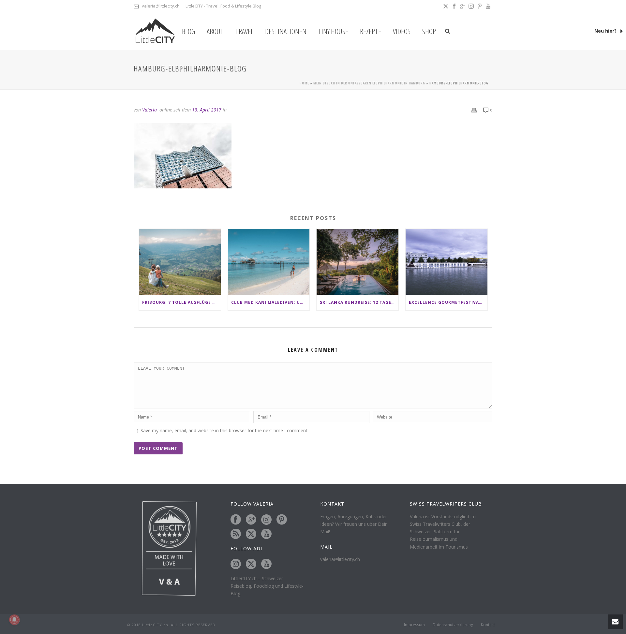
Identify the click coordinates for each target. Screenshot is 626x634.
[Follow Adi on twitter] (251, 564)
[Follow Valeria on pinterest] (281, 519)
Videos (401, 31)
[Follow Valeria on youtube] (266, 534)
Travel (244, 31)
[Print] (474, 109)
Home (304, 83)
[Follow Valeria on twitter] (251, 534)
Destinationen (285, 31)
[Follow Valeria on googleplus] (251, 519)
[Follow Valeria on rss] (236, 534)
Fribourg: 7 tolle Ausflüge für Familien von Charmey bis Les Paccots (181, 302)
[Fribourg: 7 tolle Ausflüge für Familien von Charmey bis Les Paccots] (180, 261)
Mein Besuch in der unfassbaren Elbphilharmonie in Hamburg (369, 83)
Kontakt (488, 624)
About (215, 31)
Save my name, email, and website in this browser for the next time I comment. (224, 430)
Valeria (149, 110)
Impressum (414, 624)
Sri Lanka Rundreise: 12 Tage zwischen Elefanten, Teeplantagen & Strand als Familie (359, 302)
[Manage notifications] (14, 619)
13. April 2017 (206, 110)
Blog (188, 31)
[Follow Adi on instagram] (236, 564)
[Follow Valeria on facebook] (236, 519)
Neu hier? (606, 31)
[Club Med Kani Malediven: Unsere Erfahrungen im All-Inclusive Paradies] (269, 261)
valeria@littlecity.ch (161, 6)
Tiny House (333, 31)
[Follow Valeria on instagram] (266, 519)
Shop (429, 31)
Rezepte (370, 31)
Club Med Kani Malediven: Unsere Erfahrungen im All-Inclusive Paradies (270, 302)
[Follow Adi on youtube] (266, 564)
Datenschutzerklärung (453, 624)
